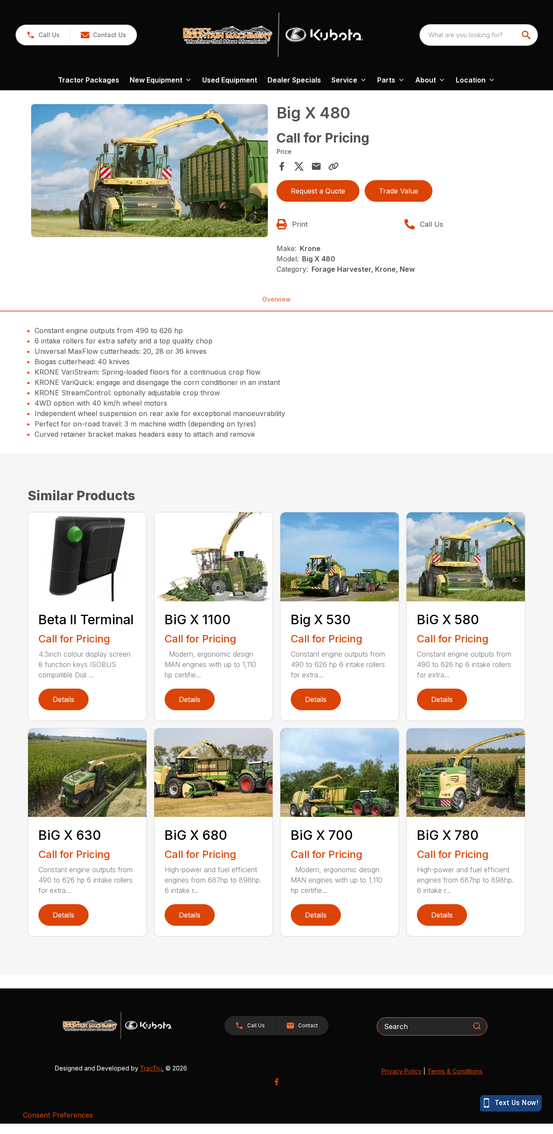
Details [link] (63, 699)
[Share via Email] (316, 166)
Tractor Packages (88, 80)
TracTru (151, 1068)
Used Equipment (229, 80)
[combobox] (478, 35)
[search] (527, 35)
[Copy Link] (333, 166)
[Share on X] (299, 166)
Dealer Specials (294, 80)
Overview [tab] (276, 299)
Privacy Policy (401, 1071)
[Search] (477, 1026)
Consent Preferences (58, 1115)
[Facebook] (276, 1082)
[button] (43, 35)
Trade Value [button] (398, 191)
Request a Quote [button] (318, 191)
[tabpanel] (149, 172)
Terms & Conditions (455, 1071)
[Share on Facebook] (281, 166)
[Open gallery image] (149, 170)
